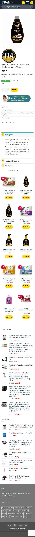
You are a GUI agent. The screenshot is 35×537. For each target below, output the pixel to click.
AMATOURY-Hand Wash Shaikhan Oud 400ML (9, 250)
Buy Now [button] (9, 198)
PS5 (3, 516)
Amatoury (8, 113)
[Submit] (31, 7)
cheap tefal (28, 508)
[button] (27, 2)
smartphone (19, 516)
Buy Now (14, 90)
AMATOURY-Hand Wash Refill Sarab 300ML (9, 221)
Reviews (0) (9, 165)
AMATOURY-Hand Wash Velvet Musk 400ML (26, 250)
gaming (9, 511)
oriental (25, 113)
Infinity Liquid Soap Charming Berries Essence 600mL (9, 310)
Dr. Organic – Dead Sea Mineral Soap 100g (26, 279)
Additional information (12, 161)
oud (29, 113)
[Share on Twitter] (10, 122)
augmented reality (19, 508)
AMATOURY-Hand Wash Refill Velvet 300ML (26, 191)
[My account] (23, 2)
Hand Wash (18, 47)
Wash (5, 115)
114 (5, 113)
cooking (4, 511)
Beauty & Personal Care (7, 47)
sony (25, 516)
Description (9, 134)
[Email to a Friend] (13, 122)
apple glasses (10, 508)
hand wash (20, 113)
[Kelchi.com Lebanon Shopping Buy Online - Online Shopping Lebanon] (10, 2)
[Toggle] (2, 134)
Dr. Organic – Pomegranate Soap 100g (26, 309)
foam (12, 113)
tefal (29, 516)
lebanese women (24, 511)
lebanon (4, 513)
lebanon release (11, 513)
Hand (16, 113)
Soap (2, 115)
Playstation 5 (28, 513)
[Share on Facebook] (6, 122)
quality (7, 516)
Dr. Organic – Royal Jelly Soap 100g (9, 279)
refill (31, 113)
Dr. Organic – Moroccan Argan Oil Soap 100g (9, 191)
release (12, 516)
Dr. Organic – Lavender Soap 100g (26, 221)
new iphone (20, 513)
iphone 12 (15, 511)
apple (3, 508)
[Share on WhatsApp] (3, 122)
